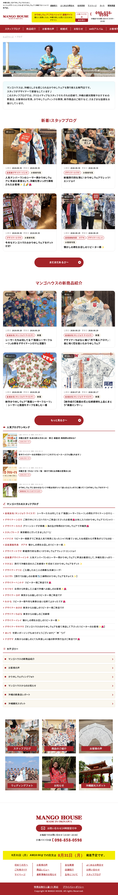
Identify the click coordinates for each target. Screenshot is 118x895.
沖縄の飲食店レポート (19, 694)
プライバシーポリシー (73, 886)
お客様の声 (48, 28)
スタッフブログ (12, 28)
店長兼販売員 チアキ (75, 237)
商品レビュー (43, 869)
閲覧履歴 (111, 5)
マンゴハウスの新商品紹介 (21, 658)
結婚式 (64, 28)
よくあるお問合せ (67, 5)
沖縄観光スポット (17, 703)
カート (102, 5)
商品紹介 (31, 28)
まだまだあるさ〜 (59, 262)
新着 (39, 335)
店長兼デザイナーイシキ (17, 172)
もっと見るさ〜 (59, 420)
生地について (71, 874)
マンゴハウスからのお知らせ (22, 685)
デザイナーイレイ (95, 237)
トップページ (8, 36)
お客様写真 (36, 172)
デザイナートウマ (72, 172)
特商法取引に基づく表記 (46, 886)
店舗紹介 (54, 5)
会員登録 (81, 5)
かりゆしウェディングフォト (21, 676)
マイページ (92, 5)
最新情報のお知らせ (46, 874)
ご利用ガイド (21, 869)
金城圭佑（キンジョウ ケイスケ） (20, 335)
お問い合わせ (93, 869)
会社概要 (69, 864)
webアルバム (96, 28)
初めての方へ (21, 864)
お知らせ (78, 28)
